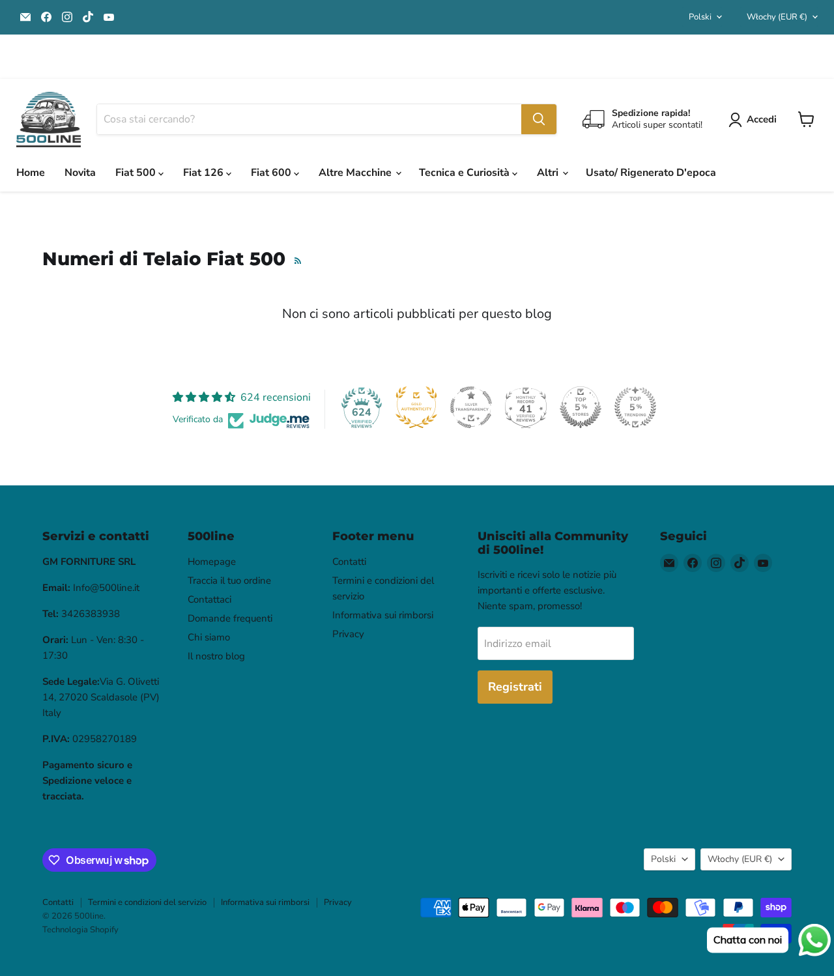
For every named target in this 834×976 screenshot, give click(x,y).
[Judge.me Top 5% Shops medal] (580, 407)
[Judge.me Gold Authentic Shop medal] (416, 407)
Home (30, 172)
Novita (80, 172)
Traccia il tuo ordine (229, 580)
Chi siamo (209, 637)
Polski (700, 17)
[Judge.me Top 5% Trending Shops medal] (635, 407)
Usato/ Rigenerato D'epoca (651, 172)
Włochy (777, 17)
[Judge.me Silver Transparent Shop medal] (471, 407)
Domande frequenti (230, 618)
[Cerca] (538, 119)
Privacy (348, 633)
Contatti (349, 561)
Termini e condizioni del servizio (147, 902)
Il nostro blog (216, 656)
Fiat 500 (136, 172)
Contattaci (209, 599)
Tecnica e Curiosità (465, 172)
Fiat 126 (204, 172)
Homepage (212, 561)
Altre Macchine (356, 172)
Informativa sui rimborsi (382, 615)
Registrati (515, 687)
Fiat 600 (272, 172)
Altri (549, 172)
